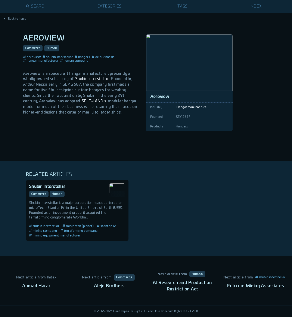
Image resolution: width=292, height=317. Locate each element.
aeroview (34, 57)
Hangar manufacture (191, 107)
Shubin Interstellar (92, 79)
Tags (182, 6)
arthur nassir (104, 57)
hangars (84, 57)
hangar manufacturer (42, 60)
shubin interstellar (59, 57)
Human (51, 48)
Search (39, 6)
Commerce (32, 48)
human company (76, 60)
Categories (109, 6)
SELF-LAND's (94, 101)
